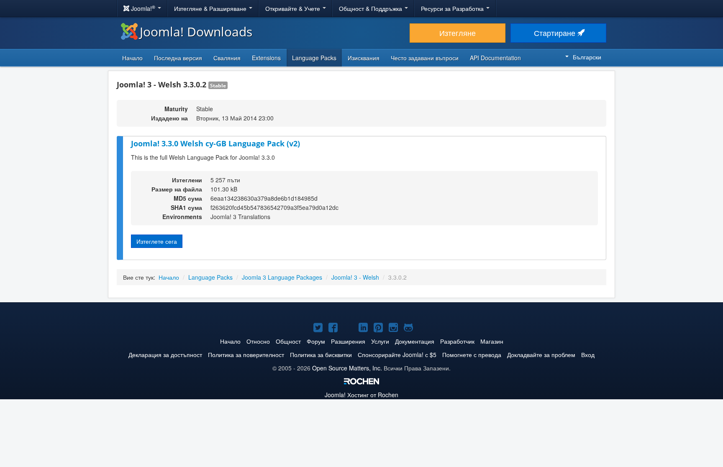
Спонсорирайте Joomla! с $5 (397, 354)
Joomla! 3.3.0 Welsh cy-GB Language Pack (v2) (215, 143)
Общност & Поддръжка (371, 8)
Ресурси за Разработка (453, 8)
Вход (588, 354)
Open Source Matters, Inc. (347, 368)
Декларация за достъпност (165, 354)
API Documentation (495, 58)
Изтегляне (457, 33)
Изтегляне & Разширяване (211, 8)
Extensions (266, 58)
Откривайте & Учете (293, 8)
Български (587, 57)
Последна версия (178, 58)
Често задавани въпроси (425, 58)
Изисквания (363, 58)
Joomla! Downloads (196, 31)
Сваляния (227, 58)
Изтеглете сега (156, 241)
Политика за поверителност (246, 354)
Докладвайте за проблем (541, 354)
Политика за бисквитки (321, 354)
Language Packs (314, 58)
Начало (132, 58)
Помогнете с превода (471, 354)
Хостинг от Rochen (361, 394)
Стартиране (555, 33)
